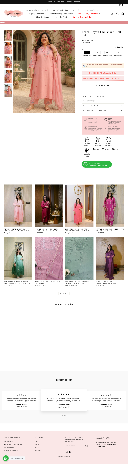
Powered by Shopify (64, 456)
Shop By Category (43, 17)
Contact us (38, 444)
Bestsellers (46, 10)
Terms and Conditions (11, 450)
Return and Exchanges (94, 110)
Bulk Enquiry (38, 447)
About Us (38, 441)
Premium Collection (92, 10)
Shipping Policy (91, 106)
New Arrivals (31, 10)
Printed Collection (60, 10)
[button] (8, 35)
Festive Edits (76, 10)
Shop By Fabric (62, 17)
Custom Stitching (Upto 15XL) (61, 14)
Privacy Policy (8, 441)
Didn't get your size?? (94, 96)
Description (89, 101)
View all (64, 293)
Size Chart (38, 450)
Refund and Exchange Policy (13, 444)
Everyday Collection (36, 14)
